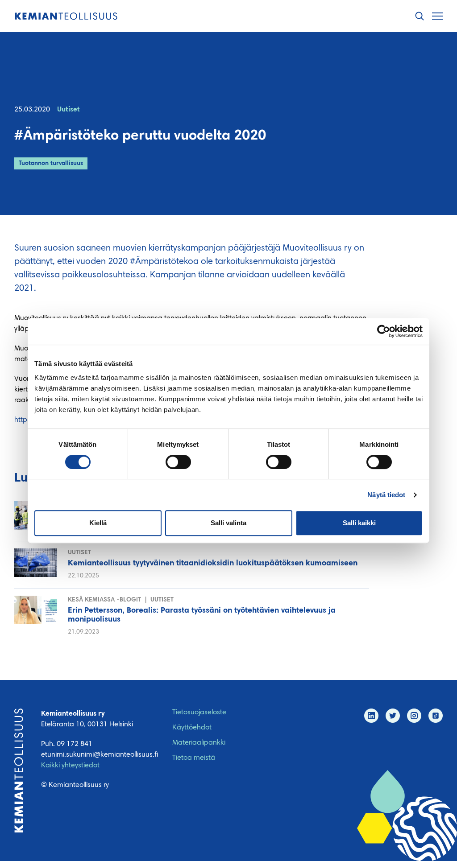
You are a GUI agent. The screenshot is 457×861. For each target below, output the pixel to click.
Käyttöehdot (192, 727)
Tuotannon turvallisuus (51, 164)
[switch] (178, 462)
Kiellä (98, 523)
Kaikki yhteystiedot (70, 765)
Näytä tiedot (386, 494)
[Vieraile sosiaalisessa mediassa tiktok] (435, 716)
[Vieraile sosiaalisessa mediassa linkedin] (371, 716)
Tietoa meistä (193, 758)
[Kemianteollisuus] (66, 16)
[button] (419, 16)
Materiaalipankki (198, 742)
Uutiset (68, 109)
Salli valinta (228, 523)
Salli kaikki (359, 523)
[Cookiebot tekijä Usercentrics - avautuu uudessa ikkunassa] (384, 331)
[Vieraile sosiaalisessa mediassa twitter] (393, 716)
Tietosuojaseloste (199, 712)
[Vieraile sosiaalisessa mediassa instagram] (414, 716)
